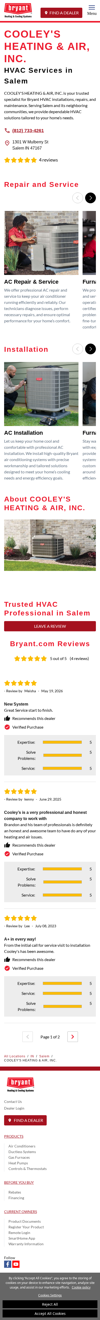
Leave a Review (50, 626)
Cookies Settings (50, 1295)
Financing (16, 1198)
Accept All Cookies (50, 1313)
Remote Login (19, 1232)
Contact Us (13, 1101)
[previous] (27, 1036)
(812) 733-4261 (28, 130)
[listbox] (50, 272)
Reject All (50, 1304)
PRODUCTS (13, 1136)
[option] (42, 272)
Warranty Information (26, 1244)
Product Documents (24, 1221)
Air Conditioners (21, 1146)
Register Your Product (26, 1227)
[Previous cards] (77, 198)
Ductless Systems (22, 1151)
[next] (72, 1036)
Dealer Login (14, 1108)
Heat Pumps (18, 1163)
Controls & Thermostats (27, 1168)
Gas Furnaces (19, 1157)
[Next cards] (90, 198)
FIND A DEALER (64, 12)
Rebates (14, 1192)
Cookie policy (81, 1287)
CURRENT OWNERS (20, 1211)
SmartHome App (21, 1238)
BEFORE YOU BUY (19, 1182)
